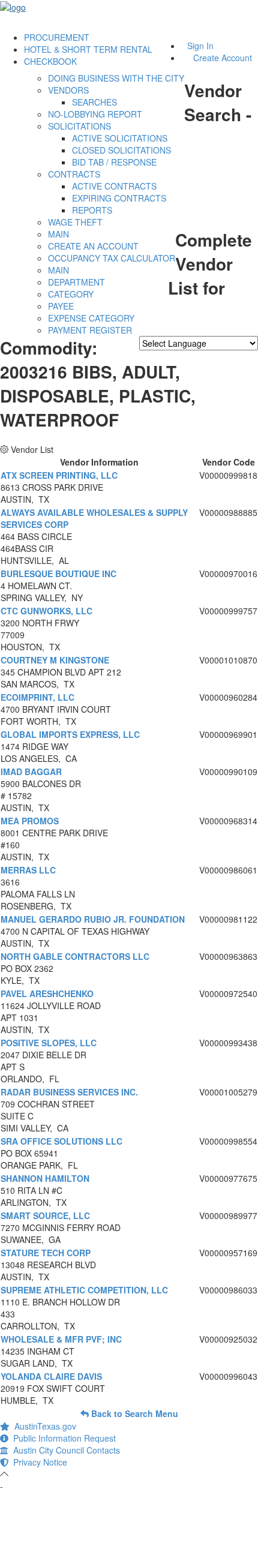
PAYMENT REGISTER (90, 330)
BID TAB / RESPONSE (114, 162)
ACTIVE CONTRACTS (114, 186)
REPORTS (92, 210)
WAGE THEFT (75, 222)
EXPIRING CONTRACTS (119, 198)
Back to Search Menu (133, 1413)
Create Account (222, 58)
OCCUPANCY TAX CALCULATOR (111, 258)
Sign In (200, 46)
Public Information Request (62, 1438)
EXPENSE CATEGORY (91, 318)
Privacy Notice (37, 1462)
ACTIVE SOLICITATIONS (119, 138)
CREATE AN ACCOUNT (93, 246)
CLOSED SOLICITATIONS (121, 150)
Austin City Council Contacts (64, 1450)
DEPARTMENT (76, 282)
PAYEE (61, 306)
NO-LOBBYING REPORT (95, 114)
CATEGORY (71, 294)
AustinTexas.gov (43, 1426)
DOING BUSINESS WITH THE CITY (116, 78)
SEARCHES (94, 102)
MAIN (58, 234)
